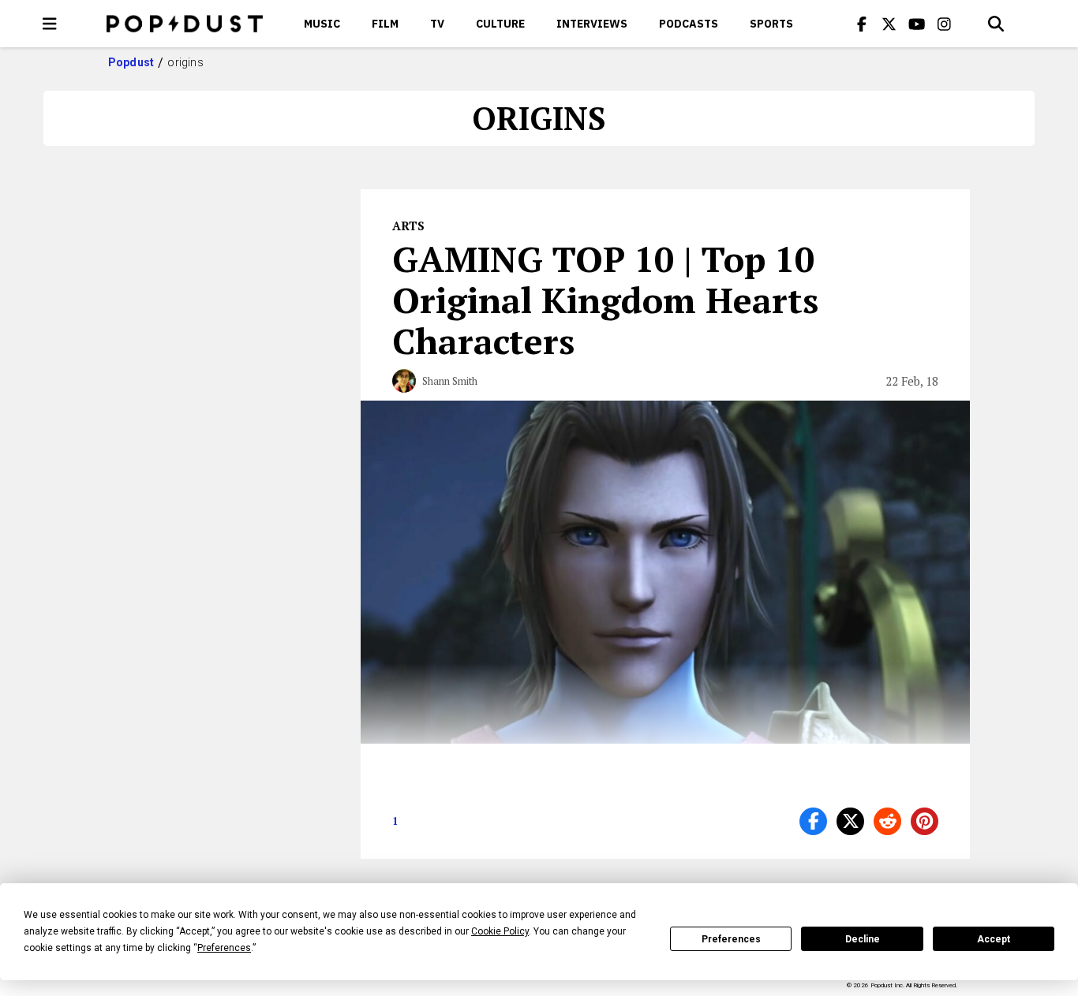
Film (385, 24)
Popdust (131, 62)
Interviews (591, 24)
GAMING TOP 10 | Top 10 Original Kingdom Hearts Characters (605, 299)
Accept (993, 939)
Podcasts (688, 24)
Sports (771, 24)
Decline (862, 939)
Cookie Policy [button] (500, 931)
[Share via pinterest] (924, 821)
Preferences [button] (224, 947)
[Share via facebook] (813, 821)
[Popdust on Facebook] (862, 23)
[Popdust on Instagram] (944, 23)
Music (322, 24)
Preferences (731, 939)
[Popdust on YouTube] (917, 23)
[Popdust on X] (889, 23)
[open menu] (49, 23)
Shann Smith (449, 381)
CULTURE (500, 24)
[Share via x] (850, 821)
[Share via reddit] (887, 821)
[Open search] (996, 23)
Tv (437, 24)
